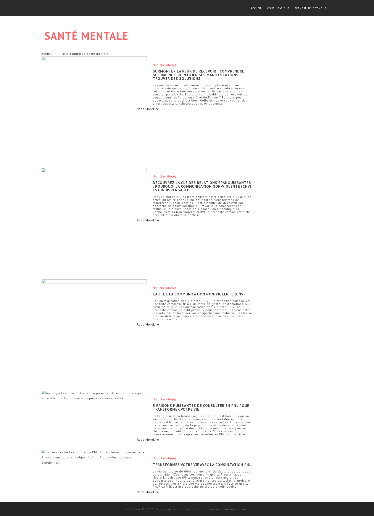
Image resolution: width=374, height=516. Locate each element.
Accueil (256, 8)
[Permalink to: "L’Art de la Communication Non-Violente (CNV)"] (94, 332)
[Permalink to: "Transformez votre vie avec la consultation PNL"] (94, 457)
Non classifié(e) (164, 65)
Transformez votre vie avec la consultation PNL (202, 464)
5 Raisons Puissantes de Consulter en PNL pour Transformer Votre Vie (201, 407)
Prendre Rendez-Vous (310, 8)
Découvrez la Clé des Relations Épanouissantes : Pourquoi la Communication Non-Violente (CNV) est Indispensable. (202, 186)
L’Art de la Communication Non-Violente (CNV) (199, 294)
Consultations (278, 8)
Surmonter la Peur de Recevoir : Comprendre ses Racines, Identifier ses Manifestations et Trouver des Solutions (198, 75)
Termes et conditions (240, 509)
